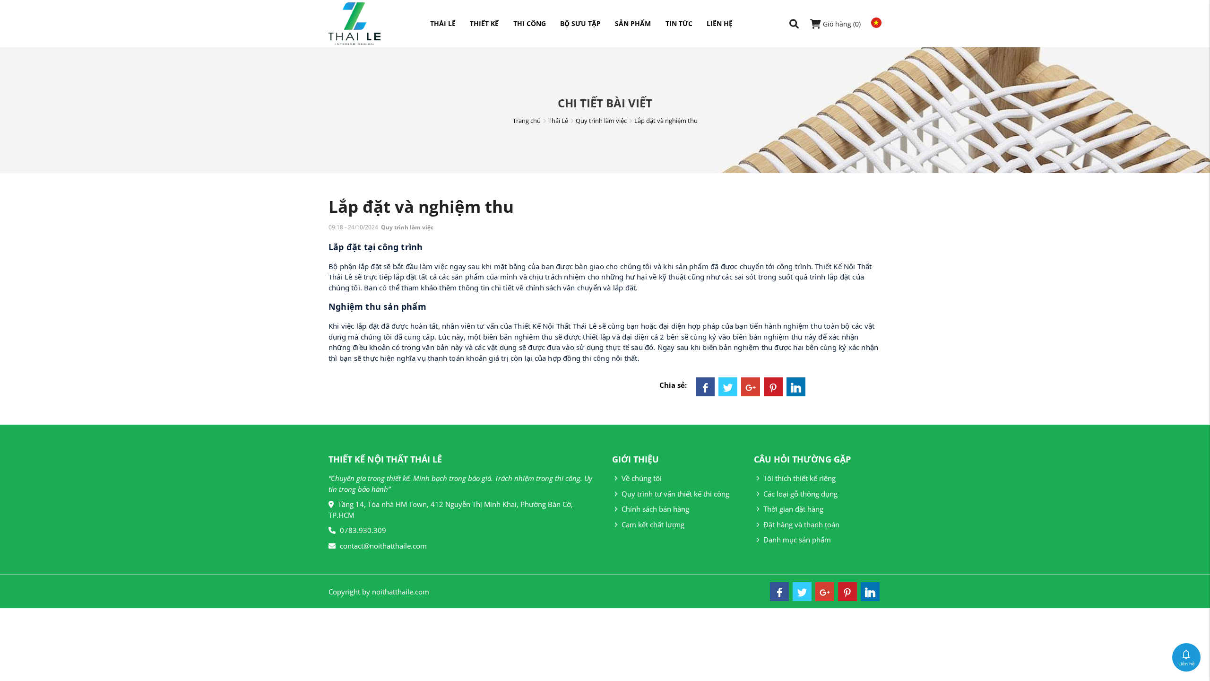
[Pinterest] (773, 386)
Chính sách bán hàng (655, 509)
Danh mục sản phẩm (797, 539)
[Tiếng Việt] (874, 23)
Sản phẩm (633, 23)
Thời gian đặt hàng (793, 509)
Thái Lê (443, 23)
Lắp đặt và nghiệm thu (666, 120)
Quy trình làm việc (601, 120)
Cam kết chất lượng (653, 524)
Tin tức (679, 23)
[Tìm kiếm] (794, 24)
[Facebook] (705, 386)
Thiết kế (484, 23)
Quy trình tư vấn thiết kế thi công (675, 493)
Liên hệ (720, 23)
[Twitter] (727, 386)
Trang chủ (527, 120)
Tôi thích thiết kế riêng (799, 478)
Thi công (529, 23)
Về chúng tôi (642, 478)
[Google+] (750, 386)
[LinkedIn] (795, 386)
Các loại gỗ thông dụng (800, 493)
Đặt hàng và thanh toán (801, 524)
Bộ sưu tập (580, 23)
